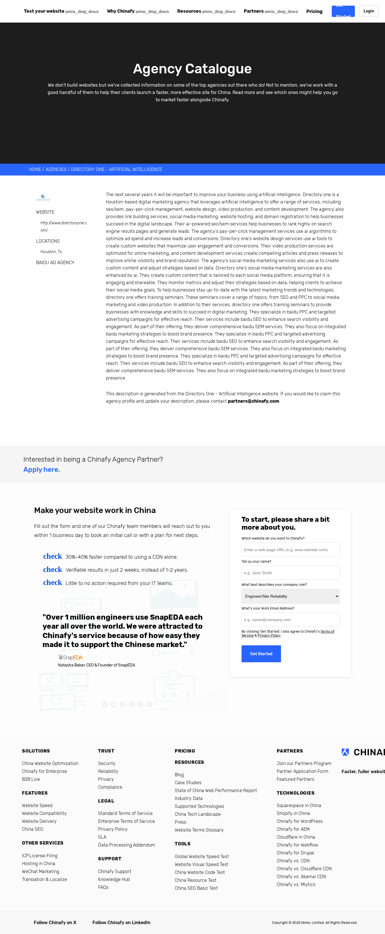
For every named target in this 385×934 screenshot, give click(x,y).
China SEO (32, 829)
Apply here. (41, 469)
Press (180, 822)
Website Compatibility (44, 813)
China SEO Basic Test (196, 888)
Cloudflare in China (296, 837)
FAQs (103, 887)
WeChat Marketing (40, 871)
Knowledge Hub (114, 879)
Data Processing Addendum (126, 845)
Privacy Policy (269, 635)
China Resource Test (195, 880)
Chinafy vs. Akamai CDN (301, 876)
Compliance (110, 787)
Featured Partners (295, 779)
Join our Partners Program (304, 763)
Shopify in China (293, 813)
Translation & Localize (44, 879)
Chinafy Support (114, 871)
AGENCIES (56, 169)
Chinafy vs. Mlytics (296, 884)
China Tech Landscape (198, 814)
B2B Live (31, 779)
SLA (102, 837)
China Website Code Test (200, 872)
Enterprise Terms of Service (126, 821)
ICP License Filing (39, 855)
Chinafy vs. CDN (293, 860)
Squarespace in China (299, 805)
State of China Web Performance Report (216, 790)
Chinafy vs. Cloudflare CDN (304, 868)
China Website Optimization (50, 763)
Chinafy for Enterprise (44, 771)
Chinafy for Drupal (295, 853)
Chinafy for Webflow (297, 845)
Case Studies (188, 782)
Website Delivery (39, 821)
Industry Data (189, 798)
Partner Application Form (302, 771)
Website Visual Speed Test (201, 864)
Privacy (106, 779)
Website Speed (37, 805)
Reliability (108, 771)
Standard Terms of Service (125, 813)
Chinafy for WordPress (300, 821)
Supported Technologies (199, 806)
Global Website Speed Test (202, 856)
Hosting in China (38, 863)
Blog (179, 774)
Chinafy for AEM (293, 829)
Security (107, 763)
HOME (35, 169)
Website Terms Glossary (199, 830)
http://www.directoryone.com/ (64, 227)
